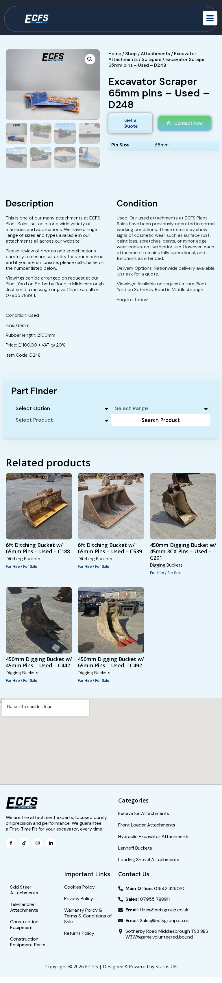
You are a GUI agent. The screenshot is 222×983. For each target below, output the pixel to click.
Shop (131, 54)
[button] (90, 59)
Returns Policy (79, 933)
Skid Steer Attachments (24, 890)
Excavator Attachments (143, 813)
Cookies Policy (79, 887)
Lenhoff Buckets (135, 848)
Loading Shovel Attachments (148, 860)
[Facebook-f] (11, 843)
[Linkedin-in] (51, 843)
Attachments (155, 54)
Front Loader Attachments (146, 825)
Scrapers (151, 59)
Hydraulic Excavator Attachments (154, 836)
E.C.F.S (91, 966)
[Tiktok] (24, 843)
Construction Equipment (24, 924)
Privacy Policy (78, 899)
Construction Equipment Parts (27, 942)
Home (114, 54)
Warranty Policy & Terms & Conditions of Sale (88, 916)
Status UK (166, 966)
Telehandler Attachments (24, 907)
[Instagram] (37, 843)
